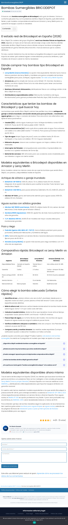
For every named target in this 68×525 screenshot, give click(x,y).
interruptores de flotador (48, 409)
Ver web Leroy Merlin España (52, 78)
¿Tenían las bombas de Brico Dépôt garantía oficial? (20, 360)
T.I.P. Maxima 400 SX (13, 219)
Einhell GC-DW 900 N (13, 190)
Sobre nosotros (10, 513)
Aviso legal (29, 513)
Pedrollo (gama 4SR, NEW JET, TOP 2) (19, 230)
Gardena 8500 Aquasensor (15, 213)
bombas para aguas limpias (31, 406)
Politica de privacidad (41, 513)
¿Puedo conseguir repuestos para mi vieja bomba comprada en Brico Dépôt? (28, 354)
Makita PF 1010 (13, 397)
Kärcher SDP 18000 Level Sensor (17, 207)
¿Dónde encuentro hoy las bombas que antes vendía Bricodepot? (25, 349)
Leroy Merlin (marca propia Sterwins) (15, 381)
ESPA (7, 236)
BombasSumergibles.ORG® (12, 2)
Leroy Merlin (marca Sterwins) (17, 73)
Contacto (31, 490)
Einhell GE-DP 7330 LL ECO (56, 393)
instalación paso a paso (29, 409)
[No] (66, 520)
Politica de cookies (56, 513)
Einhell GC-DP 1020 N (13, 182)
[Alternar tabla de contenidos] (13, 29)
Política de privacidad (7, 490)
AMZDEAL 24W (18, 400)
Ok (34, 522)
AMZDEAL (4, 384)
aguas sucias (50, 406)
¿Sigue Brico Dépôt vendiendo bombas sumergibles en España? (24, 343)
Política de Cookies (21, 490)
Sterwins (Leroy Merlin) (14, 242)
